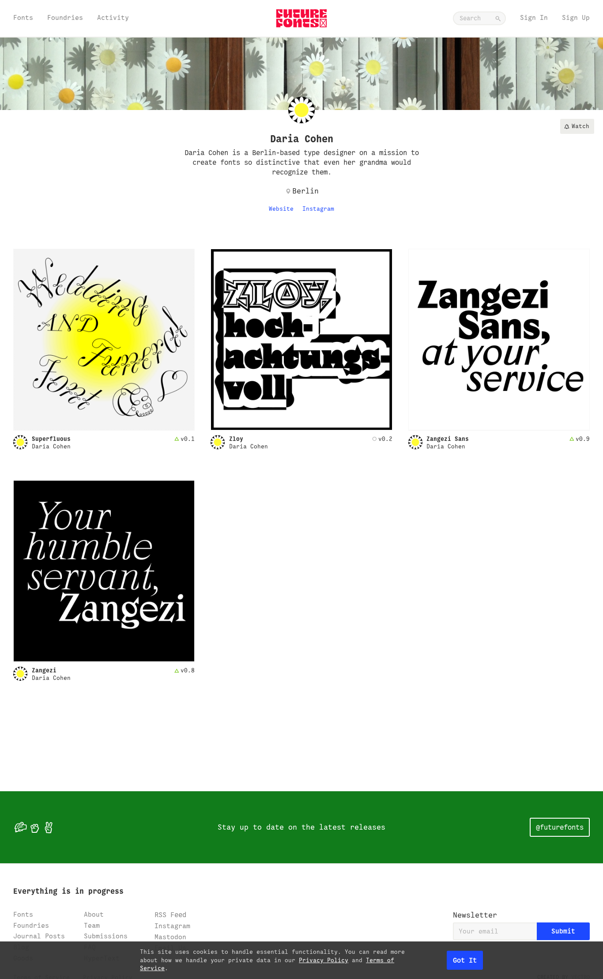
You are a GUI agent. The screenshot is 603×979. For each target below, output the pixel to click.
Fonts (23, 17)
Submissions (106, 936)
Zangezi (44, 671)
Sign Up (576, 17)
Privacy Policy (323, 960)
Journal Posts (39, 936)
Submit (563, 931)
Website (281, 208)
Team (92, 925)
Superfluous (51, 439)
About (94, 914)
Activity (113, 17)
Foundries (65, 17)
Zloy (236, 439)
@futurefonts (560, 827)
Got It (465, 960)
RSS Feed (170, 914)
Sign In (534, 17)
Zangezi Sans (447, 439)
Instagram (318, 208)
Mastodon (170, 937)
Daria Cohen (51, 447)
